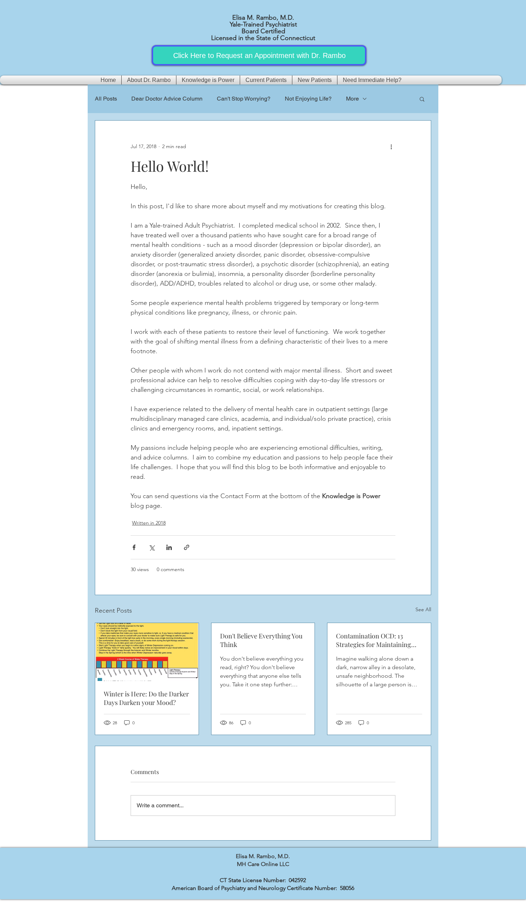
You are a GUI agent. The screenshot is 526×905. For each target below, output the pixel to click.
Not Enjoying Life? (308, 98)
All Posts (106, 98)
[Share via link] (186, 547)
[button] (422, 99)
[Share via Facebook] (134, 547)
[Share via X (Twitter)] (151, 547)
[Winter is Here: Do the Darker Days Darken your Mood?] (147, 652)
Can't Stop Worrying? (244, 98)
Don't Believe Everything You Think (261, 640)
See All (423, 609)
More (352, 98)
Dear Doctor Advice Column (167, 98)
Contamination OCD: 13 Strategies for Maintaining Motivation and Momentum (375, 640)
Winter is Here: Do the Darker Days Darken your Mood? (146, 698)
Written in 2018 (149, 523)
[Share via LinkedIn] (169, 547)
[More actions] (391, 146)
